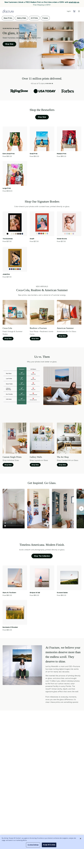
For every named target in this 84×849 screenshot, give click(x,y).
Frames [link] (45, 18)
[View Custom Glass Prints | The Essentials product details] (15, 223)
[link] (74, 2)
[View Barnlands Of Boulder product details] (15, 612)
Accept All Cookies (49, 845)
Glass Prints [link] (8, 18)
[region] (42, 842)
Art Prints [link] (34, 18)
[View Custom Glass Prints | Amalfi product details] (42, 223)
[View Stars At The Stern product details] (15, 577)
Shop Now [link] (9, 44)
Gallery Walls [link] (21, 18)
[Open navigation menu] (79, 11)
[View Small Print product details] (42, 138)
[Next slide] (81, 508)
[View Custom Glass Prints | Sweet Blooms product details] (69, 223)
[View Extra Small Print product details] (15, 138)
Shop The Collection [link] (42, 556)
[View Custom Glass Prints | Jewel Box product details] (15, 259)
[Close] (80, 838)
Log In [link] (69, 11)
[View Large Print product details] (15, 173)
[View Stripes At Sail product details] (42, 577)
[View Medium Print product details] (69, 138)
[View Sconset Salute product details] (69, 577)
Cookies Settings (33, 845)
